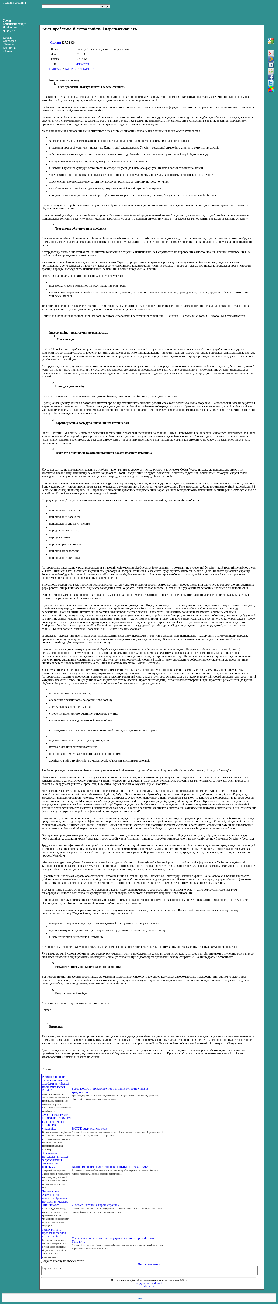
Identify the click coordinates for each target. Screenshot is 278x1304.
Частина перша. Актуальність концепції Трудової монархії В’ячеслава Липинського (55, 1198)
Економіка (9, 47)
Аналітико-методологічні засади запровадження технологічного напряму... (55, 1160)
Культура (70, 68)
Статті (139, 1298)
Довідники (10, 27)
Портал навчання (149, 1264)
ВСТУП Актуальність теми (89, 1128)
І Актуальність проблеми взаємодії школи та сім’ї (54, 1233)
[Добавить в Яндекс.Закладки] (271, 53)
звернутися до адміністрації (149, 1283)
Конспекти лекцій (14, 24)
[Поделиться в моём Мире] (271, 59)
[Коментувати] (271, 89)
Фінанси (8, 44)
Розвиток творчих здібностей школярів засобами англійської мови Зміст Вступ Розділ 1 (55, 1083)
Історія (7, 37)
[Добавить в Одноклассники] (271, 71)
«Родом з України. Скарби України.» (95, 1205)
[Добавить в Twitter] (271, 83)
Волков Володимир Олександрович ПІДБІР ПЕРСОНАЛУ (110, 1166)
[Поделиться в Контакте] (271, 65)
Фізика (7, 51)
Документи (82, 63)
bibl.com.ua (55, 68)
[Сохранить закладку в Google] (271, 41)
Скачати (55, 42)
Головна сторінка (14, 2)
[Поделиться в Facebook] (271, 77)
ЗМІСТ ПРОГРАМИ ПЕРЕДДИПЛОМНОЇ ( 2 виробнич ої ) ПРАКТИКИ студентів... (56, 1121)
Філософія (9, 41)
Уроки (7, 20)
